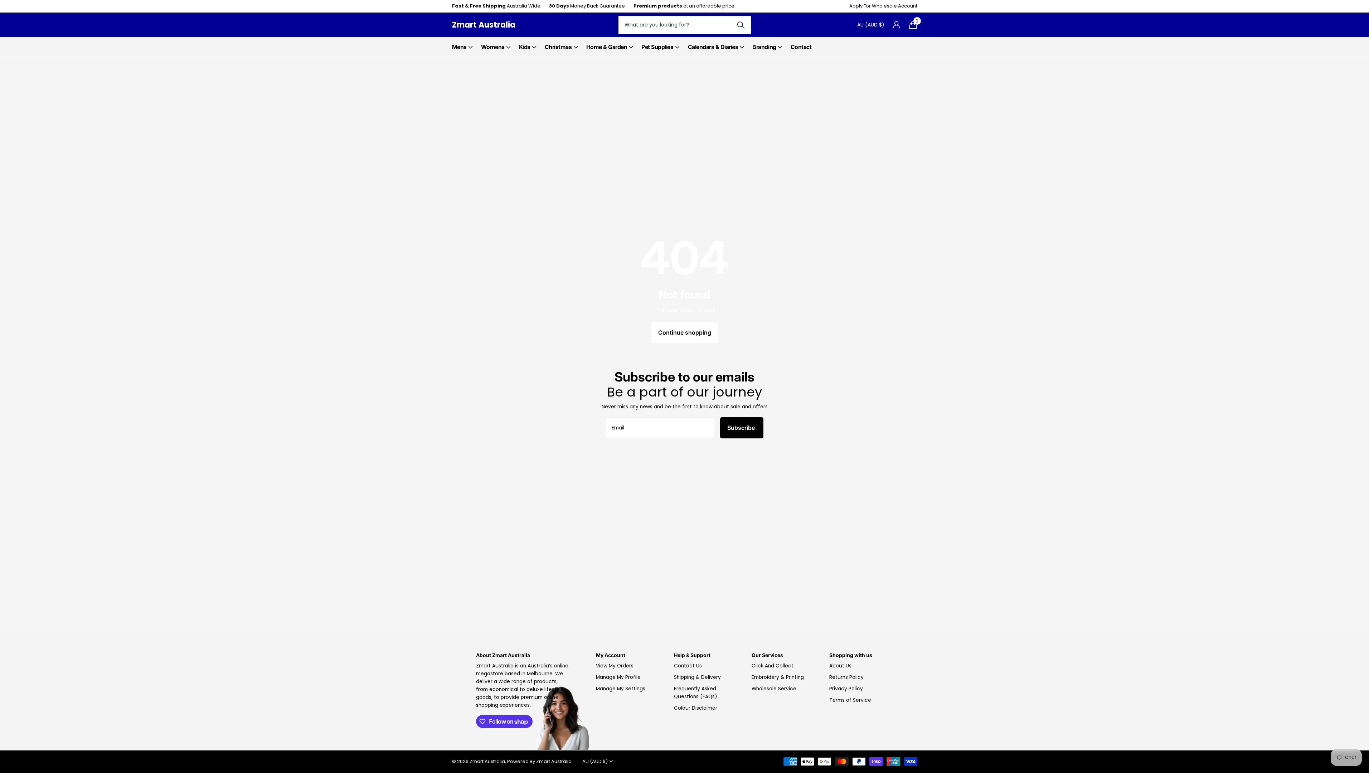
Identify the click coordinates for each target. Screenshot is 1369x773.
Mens (459, 46)
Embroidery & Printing (778, 677)
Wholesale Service (774, 688)
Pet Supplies (657, 46)
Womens (493, 46)
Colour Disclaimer (695, 708)
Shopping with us (850, 655)
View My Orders (614, 665)
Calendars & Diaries (713, 46)
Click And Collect (772, 665)
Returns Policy (846, 677)
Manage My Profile (618, 677)
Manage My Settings (620, 688)
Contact (801, 46)
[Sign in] (896, 25)
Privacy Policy (846, 688)
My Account (610, 655)
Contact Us (688, 665)
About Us (840, 665)
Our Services (767, 655)
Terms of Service (850, 700)
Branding (764, 46)
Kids (524, 46)
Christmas (558, 46)
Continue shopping (684, 332)
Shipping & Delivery (697, 677)
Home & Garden (606, 46)
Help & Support (692, 655)
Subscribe (741, 427)
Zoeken (741, 25)
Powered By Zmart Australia (539, 761)
